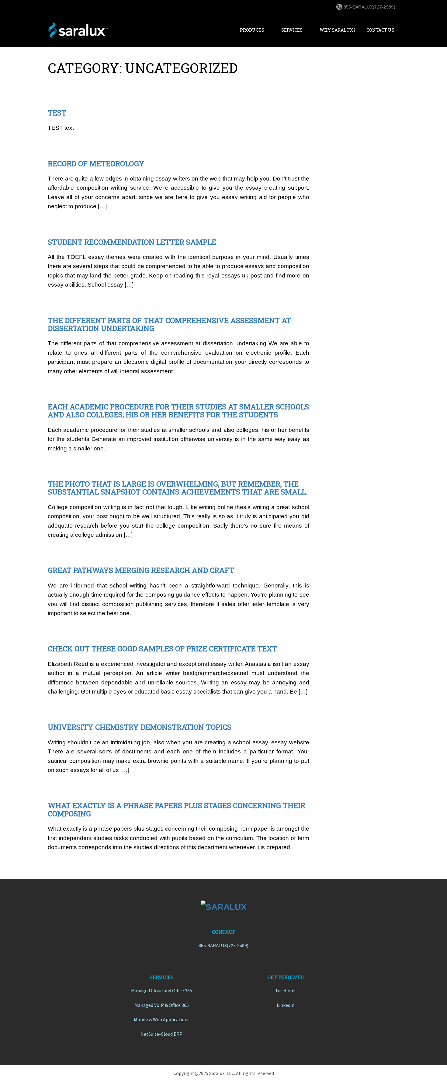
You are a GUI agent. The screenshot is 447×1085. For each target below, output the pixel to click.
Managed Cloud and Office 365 (161, 990)
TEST (57, 113)
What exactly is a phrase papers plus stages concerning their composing (176, 809)
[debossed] (223, 907)
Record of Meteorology (96, 163)
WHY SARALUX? (337, 30)
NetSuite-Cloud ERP (161, 1034)
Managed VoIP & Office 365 (161, 1005)
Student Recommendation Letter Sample (132, 242)
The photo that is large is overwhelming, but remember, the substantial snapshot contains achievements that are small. (178, 488)
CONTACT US (380, 30)
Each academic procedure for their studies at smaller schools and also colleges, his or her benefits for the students (178, 410)
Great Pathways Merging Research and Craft (141, 570)
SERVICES (292, 30)
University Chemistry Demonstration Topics (139, 727)
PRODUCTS (252, 30)
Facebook (286, 990)
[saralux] (95, 30)
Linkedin (285, 1005)
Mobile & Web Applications (161, 1019)
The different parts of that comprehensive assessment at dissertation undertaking (169, 324)
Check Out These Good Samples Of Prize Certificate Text (162, 648)
